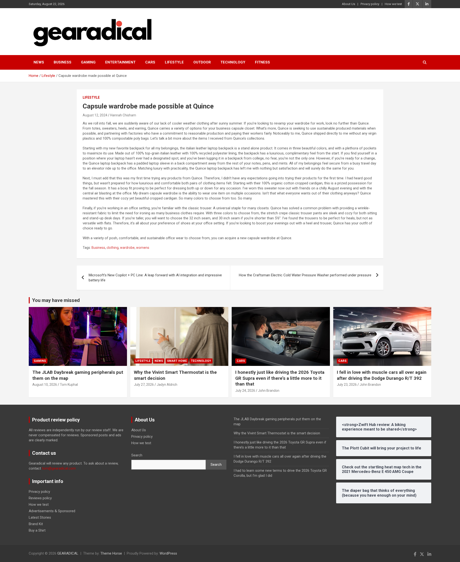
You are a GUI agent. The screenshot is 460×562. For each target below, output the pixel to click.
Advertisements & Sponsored (52, 511)
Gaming (88, 62)
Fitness (262, 62)
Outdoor (202, 62)
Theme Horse (111, 553)
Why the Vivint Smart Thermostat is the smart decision (277, 433)
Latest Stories (40, 517)
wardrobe (127, 248)
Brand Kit (36, 524)
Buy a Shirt (37, 530)
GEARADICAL (67, 553)
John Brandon (268, 390)
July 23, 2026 (347, 384)
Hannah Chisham (123, 115)
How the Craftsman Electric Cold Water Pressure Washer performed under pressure (305, 275)
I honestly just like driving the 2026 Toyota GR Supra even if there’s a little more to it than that (279, 378)
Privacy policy (370, 4)
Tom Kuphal (69, 384)
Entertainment (120, 62)
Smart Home (177, 361)
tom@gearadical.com (59, 468)
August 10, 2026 (44, 384)
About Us (348, 4)
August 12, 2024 (95, 115)
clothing (113, 248)
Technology (232, 62)
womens (142, 248)
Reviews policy (40, 498)
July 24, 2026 (245, 390)
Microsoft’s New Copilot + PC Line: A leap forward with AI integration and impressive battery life (155, 277)
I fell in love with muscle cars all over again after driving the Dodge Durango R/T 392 (381, 375)
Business (62, 62)
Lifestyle (174, 62)
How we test (393, 4)
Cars (150, 62)
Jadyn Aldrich (167, 384)
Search (136, 455)
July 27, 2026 (144, 384)
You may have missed (56, 300)
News (39, 62)
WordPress (168, 553)
